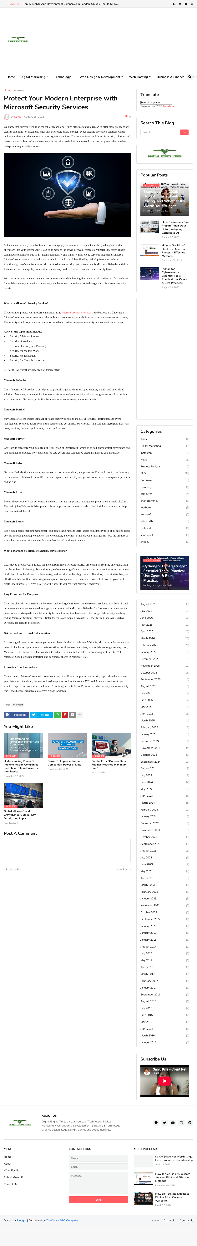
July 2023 (164, 857)
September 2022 (164, 919)
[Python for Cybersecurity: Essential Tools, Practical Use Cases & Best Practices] (149, 273)
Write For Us (11, 1170)
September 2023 (164, 844)
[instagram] (181, 1123)
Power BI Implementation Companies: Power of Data (64, 763)
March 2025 (164, 720)
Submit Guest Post (15, 1177)
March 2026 (164, 638)
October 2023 (164, 837)
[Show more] (80, 715)
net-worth (164, 521)
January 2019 (164, 933)
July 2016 (164, 1008)
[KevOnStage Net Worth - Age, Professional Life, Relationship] (143, 1161)
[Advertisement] (123, 39)
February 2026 (164, 645)
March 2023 (164, 885)
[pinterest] (192, 4)
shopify (164, 542)
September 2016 (164, 994)
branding (164, 487)
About (7, 1164)
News (164, 459)
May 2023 (164, 871)
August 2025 (164, 686)
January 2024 (164, 816)
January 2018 (164, 940)
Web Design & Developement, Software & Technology (87, 1125)
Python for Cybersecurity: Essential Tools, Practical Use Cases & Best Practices (174, 276)
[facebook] (174, 4)
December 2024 (164, 741)
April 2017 (164, 967)
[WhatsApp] (57, 715)
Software (164, 480)
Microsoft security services (76, 312)
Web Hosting (138, 77)
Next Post (123, 869)
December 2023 (164, 823)
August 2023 (164, 850)
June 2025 (164, 700)
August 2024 (164, 768)
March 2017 (164, 974)
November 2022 (164, 905)
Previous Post (14, 869)
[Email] (72, 715)
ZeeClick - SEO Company (62, 1220)
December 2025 (164, 659)
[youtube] (186, 4)
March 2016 (164, 1035)
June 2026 (164, 618)
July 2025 (164, 693)
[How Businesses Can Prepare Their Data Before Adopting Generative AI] (149, 227)
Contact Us (10, 1184)
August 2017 (164, 946)
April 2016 (164, 1029)
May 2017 (164, 960)
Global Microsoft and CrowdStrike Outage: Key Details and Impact (20, 815)
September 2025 (164, 679)
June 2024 (164, 782)
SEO (164, 473)
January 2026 (164, 652)
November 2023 (164, 830)
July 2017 (164, 953)
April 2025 (164, 713)
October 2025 (164, 672)
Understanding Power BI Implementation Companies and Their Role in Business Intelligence (21, 767)
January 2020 (164, 926)
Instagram (164, 453)
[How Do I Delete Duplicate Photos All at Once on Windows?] (143, 1198)
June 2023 (164, 864)
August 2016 (164, 1001)
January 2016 (164, 1042)
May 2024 (164, 789)
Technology (62, 77)
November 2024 (164, 748)
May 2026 (164, 625)
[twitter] (180, 4)
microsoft (20, 90)
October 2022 (164, 912)
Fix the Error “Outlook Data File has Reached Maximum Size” (109, 765)
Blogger (21, 1220)
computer (164, 494)
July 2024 (164, 775)
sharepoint (164, 535)
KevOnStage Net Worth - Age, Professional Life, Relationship (174, 1158)
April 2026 (164, 631)
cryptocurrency (164, 501)
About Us (169, 1220)
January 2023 (164, 898)
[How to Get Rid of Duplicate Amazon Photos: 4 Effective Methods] (149, 250)
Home (11, 77)
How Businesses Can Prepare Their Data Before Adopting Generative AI (175, 228)
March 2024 (164, 803)
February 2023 (164, 892)
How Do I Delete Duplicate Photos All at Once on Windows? (172, 1197)
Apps (164, 439)
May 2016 (164, 1022)
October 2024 (164, 755)
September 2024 (164, 762)
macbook (164, 507)
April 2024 (164, 796)
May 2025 (164, 707)
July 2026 (164, 611)
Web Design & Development (99, 77)
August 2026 (164, 604)
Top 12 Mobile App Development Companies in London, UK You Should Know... (71, 4)
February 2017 (164, 981)
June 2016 (164, 1015)
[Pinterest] (65, 715)
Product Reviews (164, 466)
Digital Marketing (32, 77)
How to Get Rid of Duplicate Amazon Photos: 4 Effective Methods (173, 251)
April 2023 (164, 878)
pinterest (164, 528)
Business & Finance (170, 77)
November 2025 (164, 666)
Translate (168, 106)
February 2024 (164, 809)
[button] (190, 77)
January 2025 (164, 734)
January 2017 (164, 987)
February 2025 (164, 727)
